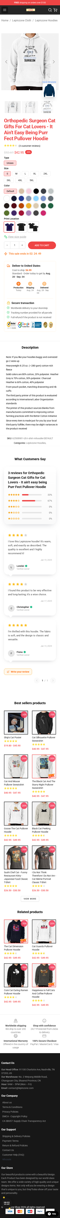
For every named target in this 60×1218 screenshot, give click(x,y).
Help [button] (54, 1214)
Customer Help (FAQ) (13, 1154)
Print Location (11, 218)
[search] (50, 10)
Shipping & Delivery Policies (16, 1136)
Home (4, 20)
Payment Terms (10, 1141)
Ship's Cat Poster (12, 737)
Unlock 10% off (7, 1203)
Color (7, 185)
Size (6, 168)
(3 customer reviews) (29, 146)
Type (6, 157)
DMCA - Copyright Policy (14, 1116)
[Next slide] (53, 61)
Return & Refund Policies (15, 1145)
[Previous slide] (6, 61)
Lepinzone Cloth (21, 20)
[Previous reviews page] (37, 680)
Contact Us (8, 1150)
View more (30, 899)
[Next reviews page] (53, 680)
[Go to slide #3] (47, 107)
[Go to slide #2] (30, 107)
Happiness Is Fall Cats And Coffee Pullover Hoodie (43, 993)
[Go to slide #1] (13, 107)
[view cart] (55, 10)
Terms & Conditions (12, 1107)
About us (7, 1102)
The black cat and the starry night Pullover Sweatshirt (43, 784)
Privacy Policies (10, 1111)
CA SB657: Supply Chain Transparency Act (24, 1121)
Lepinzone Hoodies (46, 20)
